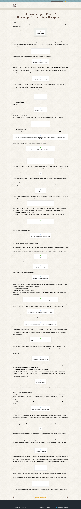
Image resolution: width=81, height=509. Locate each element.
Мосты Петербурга (54, 5)
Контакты (66, 5)
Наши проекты (40, 5)
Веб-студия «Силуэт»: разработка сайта (63, 507)
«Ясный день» (41, 507)
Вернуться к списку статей (40, 497)
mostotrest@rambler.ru (26, 1)
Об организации (27, 5)
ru (65, 1)
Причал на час (61, 5)
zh (67, 1)
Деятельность (34, 5)
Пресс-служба (47, 5)
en (66, 1)
